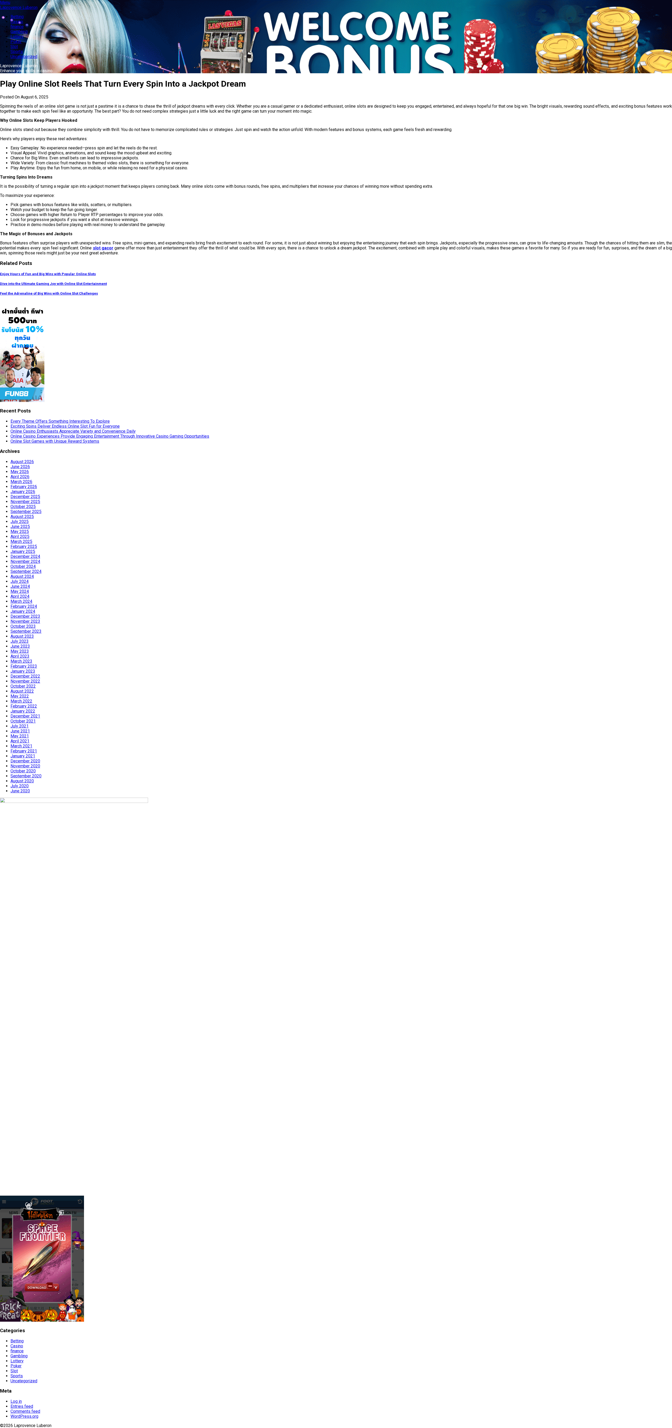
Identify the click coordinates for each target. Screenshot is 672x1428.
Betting (17, 16)
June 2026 (20, 466)
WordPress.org (24, 1416)
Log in (16, 1401)
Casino (16, 21)
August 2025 (22, 516)
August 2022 (22, 691)
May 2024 (19, 591)
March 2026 (21, 481)
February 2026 (23, 486)
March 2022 (21, 701)
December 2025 (25, 496)
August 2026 (22, 461)
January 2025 (22, 551)
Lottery (17, 36)
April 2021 (19, 741)
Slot (14, 46)
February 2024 (23, 606)
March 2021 (21, 746)
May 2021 (19, 736)
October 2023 (23, 626)
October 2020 (23, 770)
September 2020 (25, 775)
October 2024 (23, 566)
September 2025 (25, 511)
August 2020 (22, 780)
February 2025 (23, 546)
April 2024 (19, 596)
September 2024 (25, 571)
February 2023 (23, 666)
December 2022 (25, 676)
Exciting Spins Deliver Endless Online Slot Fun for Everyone (65, 426)
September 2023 (25, 631)
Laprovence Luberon (19, 7)
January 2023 (22, 671)
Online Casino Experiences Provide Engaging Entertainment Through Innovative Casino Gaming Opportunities (109, 436)
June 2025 (20, 526)
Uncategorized (23, 56)
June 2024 (20, 586)
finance (17, 26)
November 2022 (25, 681)
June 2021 (20, 731)
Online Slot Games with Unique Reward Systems (54, 441)
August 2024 (22, 576)
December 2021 (25, 716)
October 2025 (23, 506)
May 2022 (19, 696)
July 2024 (19, 581)
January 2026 (22, 491)
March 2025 (21, 541)
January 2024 (22, 611)
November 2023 (25, 621)
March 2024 (21, 601)
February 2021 (23, 751)
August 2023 (22, 636)
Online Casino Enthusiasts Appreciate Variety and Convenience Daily (73, 431)
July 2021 (19, 726)
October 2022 (23, 686)
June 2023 (20, 646)
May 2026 (19, 471)
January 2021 (22, 756)
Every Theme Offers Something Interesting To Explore (60, 421)
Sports (16, 51)
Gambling (19, 31)
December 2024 (25, 556)
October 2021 (23, 721)
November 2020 (25, 765)
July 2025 (19, 521)
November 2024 (25, 561)
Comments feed (25, 1411)
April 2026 (19, 476)
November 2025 (25, 501)
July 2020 (19, 785)
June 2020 (20, 790)
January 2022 (22, 711)
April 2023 (19, 656)
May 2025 (19, 531)
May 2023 (19, 651)
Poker (16, 41)
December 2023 (25, 616)
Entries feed (21, 1406)
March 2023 (21, 661)
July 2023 (19, 641)
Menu (5, 2)
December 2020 (25, 761)
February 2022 (23, 706)
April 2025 (19, 536)
